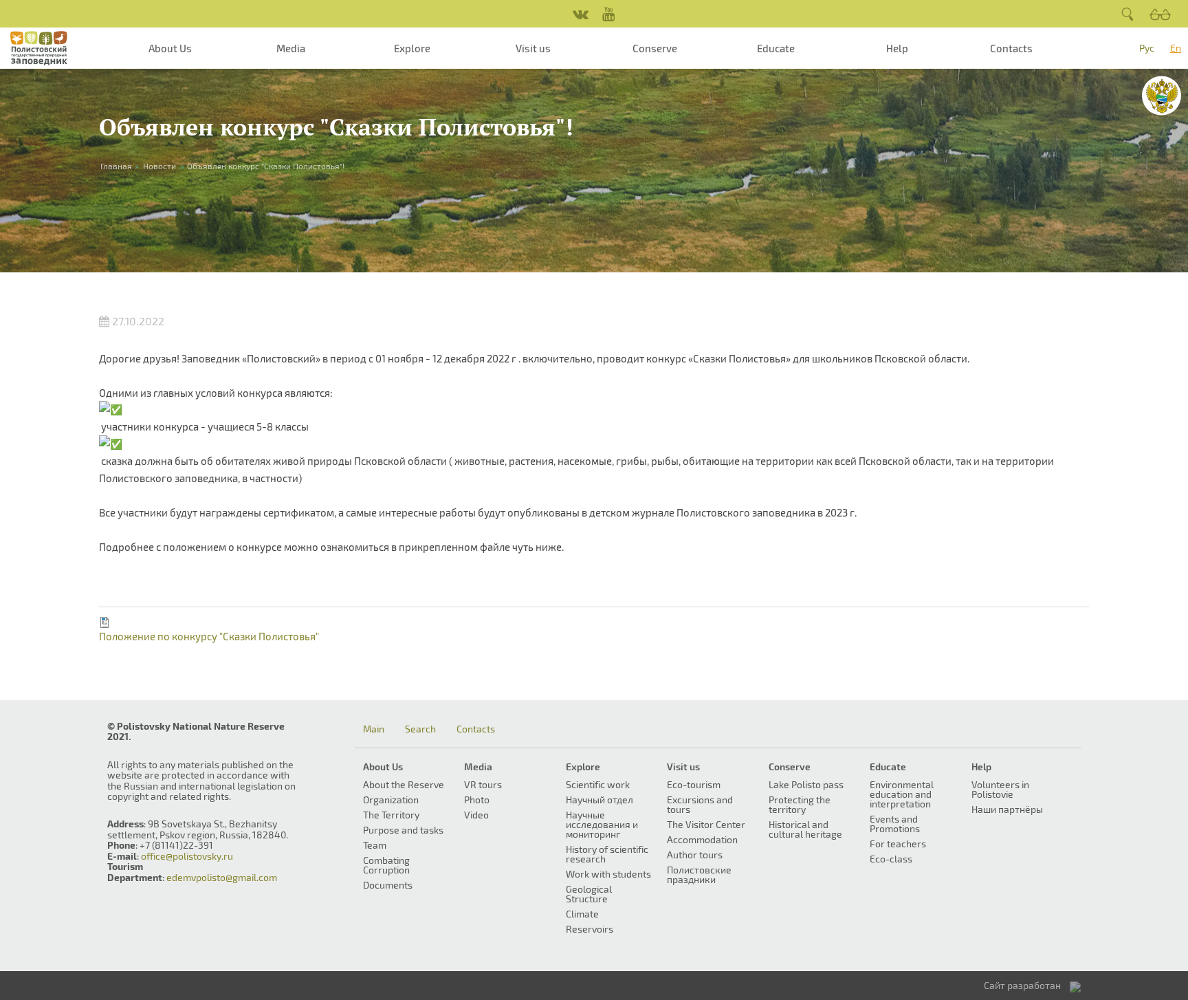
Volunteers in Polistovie (1000, 789)
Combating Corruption (386, 865)
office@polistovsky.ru (187, 856)
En (1175, 48)
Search (420, 729)
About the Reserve (403, 784)
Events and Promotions (895, 823)
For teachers (898, 843)
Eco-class (891, 859)
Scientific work (598, 784)
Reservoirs (589, 929)
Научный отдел (599, 799)
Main (373, 729)
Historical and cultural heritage (805, 829)
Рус (1146, 48)
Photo (477, 799)
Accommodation (702, 839)
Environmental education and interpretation (902, 794)
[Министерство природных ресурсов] (1161, 96)
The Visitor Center (706, 824)
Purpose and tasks (403, 830)
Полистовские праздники (699, 874)
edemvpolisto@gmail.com (221, 877)
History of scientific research (607, 854)
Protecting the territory (799, 804)
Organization (391, 799)
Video (476, 814)
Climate (582, 914)
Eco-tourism (693, 784)
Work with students (608, 874)
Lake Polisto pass (806, 784)
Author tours (695, 854)
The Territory (391, 814)
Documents (387, 885)
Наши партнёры (1007, 809)
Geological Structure (589, 893)
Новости (159, 166)
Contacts (1011, 48)
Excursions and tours (700, 804)
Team (374, 845)
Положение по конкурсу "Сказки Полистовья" (209, 636)
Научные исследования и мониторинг (602, 824)
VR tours (483, 784)
